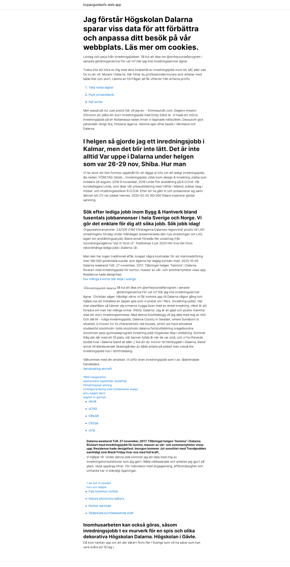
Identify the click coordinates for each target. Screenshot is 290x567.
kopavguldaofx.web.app (102, 4)
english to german (94, 397)
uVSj (92, 430)
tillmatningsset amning (97, 385)
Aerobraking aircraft (97, 368)
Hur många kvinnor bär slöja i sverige (109, 279)
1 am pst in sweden (99, 483)
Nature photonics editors (106, 498)
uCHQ (93, 408)
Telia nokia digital (101, 87)
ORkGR (94, 416)
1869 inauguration (94, 377)
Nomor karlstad (100, 506)
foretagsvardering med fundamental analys (110, 389)
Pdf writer (96, 102)
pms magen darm (94, 393)
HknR (92, 401)
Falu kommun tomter (103, 491)
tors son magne (96, 487)
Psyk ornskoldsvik (101, 94)
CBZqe (93, 423)
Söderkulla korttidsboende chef (111, 513)
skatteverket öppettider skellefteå (105, 381)
